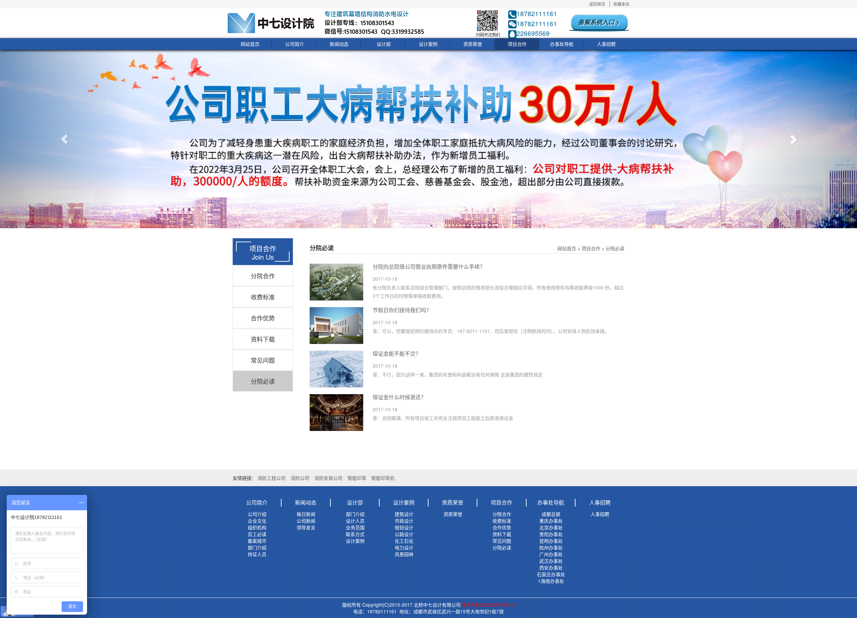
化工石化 (404, 540)
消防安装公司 (328, 477)
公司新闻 (306, 520)
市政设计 (404, 520)
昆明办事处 (551, 540)
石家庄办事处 (551, 574)
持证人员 (257, 554)
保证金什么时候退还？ (399, 397)
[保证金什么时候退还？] (336, 412)
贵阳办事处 (551, 534)
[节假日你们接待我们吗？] (336, 325)
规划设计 (404, 527)
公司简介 (294, 43)
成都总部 (551, 514)
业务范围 (355, 527)
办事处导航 (561, 43)
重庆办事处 (551, 520)
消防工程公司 (271, 477)
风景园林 (404, 554)
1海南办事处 (551, 581)
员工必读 (257, 534)
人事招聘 (606, 43)
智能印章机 (383, 477)
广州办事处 (551, 554)
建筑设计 (404, 514)
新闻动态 (339, 43)
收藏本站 (621, 4)
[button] (64, 139)
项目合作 (517, 43)
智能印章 (356, 477)
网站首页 (250, 43)
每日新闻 (306, 514)
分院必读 (263, 381)
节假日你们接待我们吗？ (402, 310)
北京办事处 (551, 527)
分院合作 (263, 275)
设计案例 (428, 43)
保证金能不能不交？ (397, 353)
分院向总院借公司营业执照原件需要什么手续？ (429, 266)
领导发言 (306, 527)
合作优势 (263, 318)
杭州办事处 (551, 547)
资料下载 (263, 339)
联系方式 (355, 534)
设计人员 (355, 520)
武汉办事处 (551, 560)
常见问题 (263, 360)
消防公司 (300, 477)
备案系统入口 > (599, 22)
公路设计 (404, 534)
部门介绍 (257, 547)
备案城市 (257, 540)
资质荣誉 (472, 43)
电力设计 (404, 547)
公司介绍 (257, 514)
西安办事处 (551, 567)
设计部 (384, 43)
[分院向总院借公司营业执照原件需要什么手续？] (336, 282)
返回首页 (597, 4)
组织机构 (257, 527)
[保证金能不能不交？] (336, 369)
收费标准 (263, 296)
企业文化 (257, 520)
